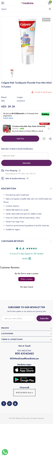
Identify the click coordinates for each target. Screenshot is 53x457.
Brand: (4, 97)
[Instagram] (9, 403)
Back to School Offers (27, 131)
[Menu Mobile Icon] (2, 3)
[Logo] (27, 3)
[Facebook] (3, 403)
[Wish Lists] (44, 138)
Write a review (26, 279)
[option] (26, 41)
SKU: (3, 101)
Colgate (20, 97)
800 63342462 (24, 353)
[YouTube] (15, 403)
